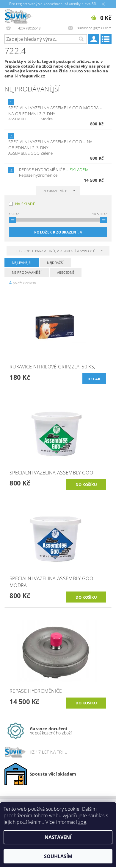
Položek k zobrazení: (58, 232)
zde (82, 822)
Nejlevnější (22, 262)
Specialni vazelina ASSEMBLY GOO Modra (55, 110)
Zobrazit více (55, 191)
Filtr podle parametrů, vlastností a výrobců (55, 251)
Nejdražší (55, 262)
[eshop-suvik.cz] (18, 16)
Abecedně (65, 272)
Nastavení (58, 837)
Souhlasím (58, 856)
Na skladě (25, 203)
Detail (94, 379)
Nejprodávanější (27, 272)
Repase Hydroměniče (54, 169)
